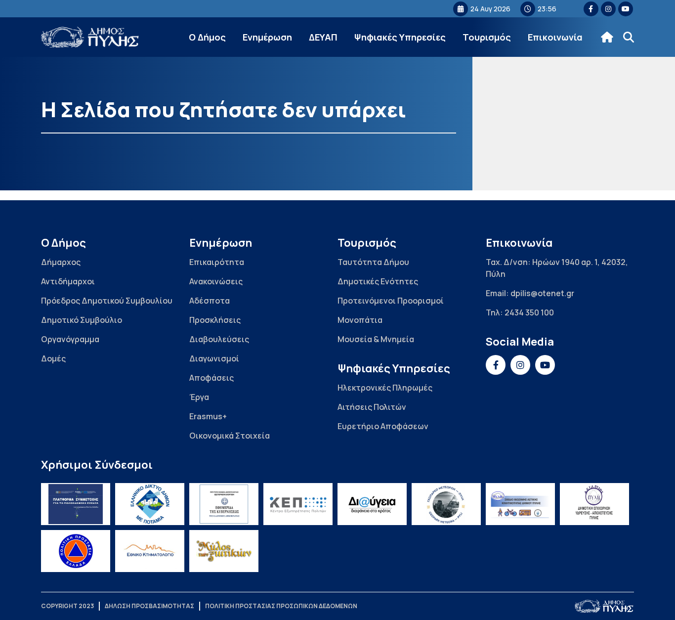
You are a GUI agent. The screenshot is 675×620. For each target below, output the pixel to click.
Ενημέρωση (267, 37)
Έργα (199, 397)
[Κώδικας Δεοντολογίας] (223, 504)
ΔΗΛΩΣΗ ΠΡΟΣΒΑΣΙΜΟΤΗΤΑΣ (149, 606)
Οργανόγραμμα (70, 339)
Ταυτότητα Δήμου (373, 262)
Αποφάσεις (211, 377)
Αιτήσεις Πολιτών (372, 406)
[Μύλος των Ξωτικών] (223, 551)
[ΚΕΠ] (298, 504)
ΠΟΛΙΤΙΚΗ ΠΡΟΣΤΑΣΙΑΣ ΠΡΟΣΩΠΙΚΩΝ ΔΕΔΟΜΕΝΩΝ (281, 606)
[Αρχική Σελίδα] (90, 37)
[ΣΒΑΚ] (520, 504)
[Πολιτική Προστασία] (75, 551)
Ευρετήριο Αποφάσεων (383, 426)
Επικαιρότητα (216, 262)
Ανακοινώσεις (216, 281)
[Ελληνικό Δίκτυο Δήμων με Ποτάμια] (149, 504)
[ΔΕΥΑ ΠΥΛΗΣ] (594, 504)
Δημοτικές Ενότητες (378, 281)
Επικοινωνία (555, 37)
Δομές (53, 358)
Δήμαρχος (61, 262)
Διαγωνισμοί (214, 358)
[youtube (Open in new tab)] (625, 8)
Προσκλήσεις (215, 319)
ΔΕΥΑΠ (323, 37)
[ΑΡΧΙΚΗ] (607, 37)
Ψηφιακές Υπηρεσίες (400, 37)
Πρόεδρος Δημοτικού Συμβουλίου (106, 300)
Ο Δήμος (207, 37)
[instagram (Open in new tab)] (608, 8)
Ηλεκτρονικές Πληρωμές (385, 387)
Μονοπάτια (360, 319)
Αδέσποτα (209, 300)
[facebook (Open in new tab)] (591, 8)
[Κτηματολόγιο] (149, 551)
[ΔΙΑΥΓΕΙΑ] (372, 504)
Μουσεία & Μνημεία (376, 339)
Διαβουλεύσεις (219, 339)
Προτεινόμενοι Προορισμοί (391, 300)
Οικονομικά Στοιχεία (229, 435)
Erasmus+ (208, 416)
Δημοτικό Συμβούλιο (81, 319)
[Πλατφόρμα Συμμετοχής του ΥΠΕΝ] (75, 504)
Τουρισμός (487, 37)
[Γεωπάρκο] (446, 504)
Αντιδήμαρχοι (68, 281)
